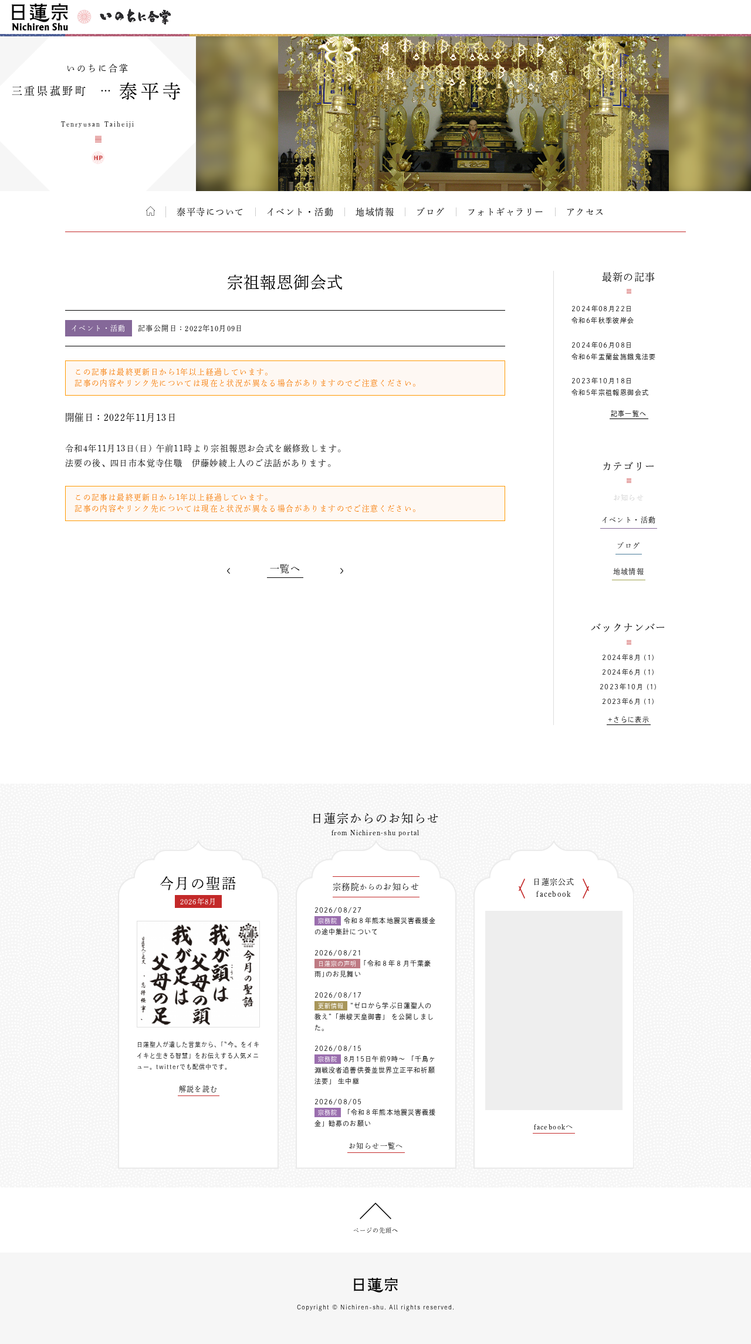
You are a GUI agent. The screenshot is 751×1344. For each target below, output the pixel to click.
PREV (229, 571)
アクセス (585, 211)
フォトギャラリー (505, 211)
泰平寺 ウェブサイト (98, 157)
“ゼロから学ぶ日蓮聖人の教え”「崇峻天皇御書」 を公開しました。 (374, 1016)
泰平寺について (211, 211)
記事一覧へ (629, 413)
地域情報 (375, 211)
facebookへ (554, 1126)
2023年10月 (622, 686)
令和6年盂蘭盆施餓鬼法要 (614, 356)
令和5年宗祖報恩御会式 (610, 392)
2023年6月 (621, 701)
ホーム (150, 211)
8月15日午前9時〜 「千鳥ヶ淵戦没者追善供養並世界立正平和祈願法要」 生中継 (375, 1070)
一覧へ (285, 568)
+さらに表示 (628, 719)
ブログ (430, 211)
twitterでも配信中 (184, 1067)
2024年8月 (621, 657)
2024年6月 (621, 672)
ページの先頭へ (375, 1230)
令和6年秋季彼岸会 (603, 320)
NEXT (341, 571)
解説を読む (198, 1089)
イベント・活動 (300, 211)
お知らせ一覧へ (376, 1145)
